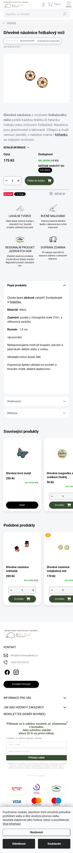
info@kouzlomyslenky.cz (24, 655)
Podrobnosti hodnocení (48, 41)
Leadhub (41, 775)
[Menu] (68, 4)
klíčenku (61, 135)
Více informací (12, 823)
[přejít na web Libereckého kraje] (16, 788)
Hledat (65, 14)
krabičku (15, 302)
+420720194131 (20, 662)
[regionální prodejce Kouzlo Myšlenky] (56, 788)
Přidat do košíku (36, 180)
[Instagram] (15, 672)
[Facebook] (7, 672)
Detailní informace (15, 147)
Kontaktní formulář (21, 684)
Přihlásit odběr (36, 757)
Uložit (10, 194)
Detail (22, 505)
